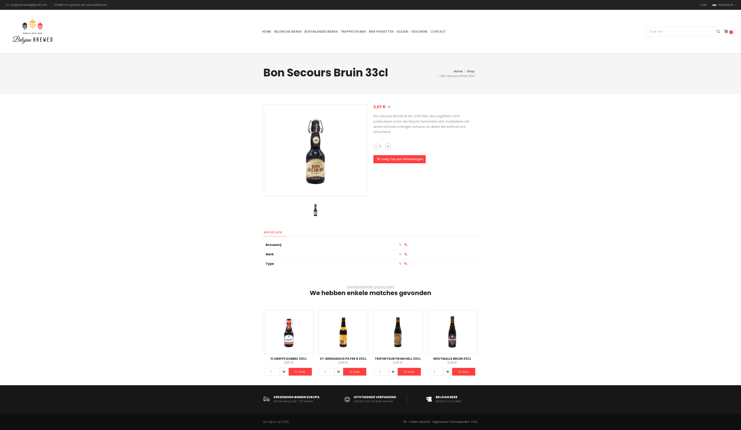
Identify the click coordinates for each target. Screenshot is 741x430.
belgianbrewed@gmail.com (29, 5)
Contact (438, 31)
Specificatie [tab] (273, 232)
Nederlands (726, 5)
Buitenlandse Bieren (321, 31)
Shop (471, 71)
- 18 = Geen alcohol (416, 422)
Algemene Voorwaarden (450, 422)
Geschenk (419, 31)
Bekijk (302, 371)
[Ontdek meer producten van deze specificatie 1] (405, 245)
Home (266, 31)
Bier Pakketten (381, 31)
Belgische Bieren (287, 31)
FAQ (474, 422)
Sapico (272, 422)
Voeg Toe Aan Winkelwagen (402, 159)
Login (703, 5)
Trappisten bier (353, 31)
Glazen (402, 31)
